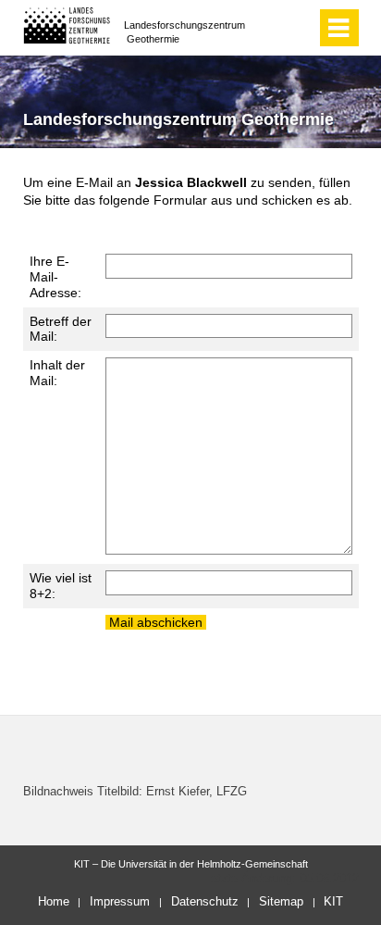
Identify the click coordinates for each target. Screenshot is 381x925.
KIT (333, 901)
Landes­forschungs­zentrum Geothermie (184, 32)
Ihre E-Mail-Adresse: (55, 277)
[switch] (298, 28)
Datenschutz (205, 901)
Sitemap (281, 901)
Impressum (120, 901)
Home (53, 901)
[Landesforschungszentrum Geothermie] (67, 25)
